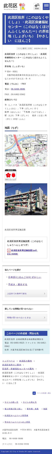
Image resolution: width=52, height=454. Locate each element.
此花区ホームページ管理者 (16, 415)
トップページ (8, 361)
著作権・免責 (33, 409)
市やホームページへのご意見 (17, 422)
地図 (45, 409)
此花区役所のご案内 (11, 365)
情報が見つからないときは (19, 317)
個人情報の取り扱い (13, 409)
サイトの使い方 (11, 402)
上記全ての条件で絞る (17, 293)
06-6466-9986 (18, 89)
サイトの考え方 (30, 402)
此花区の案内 (25, 361)
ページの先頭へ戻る (44, 393)
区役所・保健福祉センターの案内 (18, 369)
